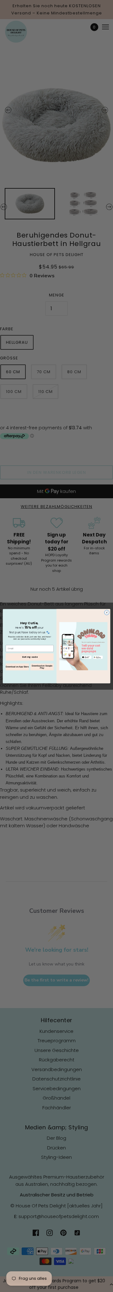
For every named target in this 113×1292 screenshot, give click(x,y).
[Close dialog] (106, 612)
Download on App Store (17, 667)
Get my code (29, 657)
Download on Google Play (42, 667)
